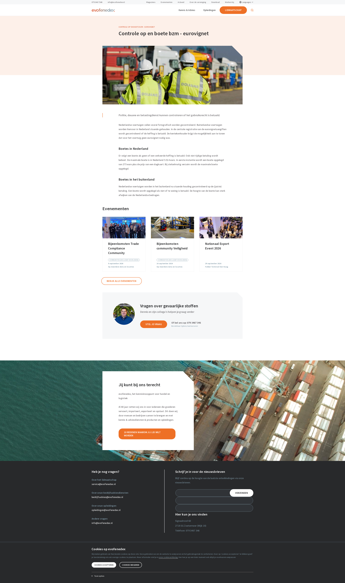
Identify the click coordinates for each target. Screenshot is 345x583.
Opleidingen (209, 10)
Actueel (181, 2)
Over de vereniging (198, 2)
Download (215, 2)
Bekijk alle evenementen (121, 281)
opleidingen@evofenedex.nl (106, 510)
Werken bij (229, 2)
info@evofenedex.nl (116, 2)
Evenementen (166, 2)
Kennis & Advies (187, 10)
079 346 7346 (97, 2)
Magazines (150, 2)
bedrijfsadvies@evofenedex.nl (107, 497)
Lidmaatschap (233, 10)
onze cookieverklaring (168, 557)
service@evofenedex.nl (104, 484)
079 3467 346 (194, 322)
